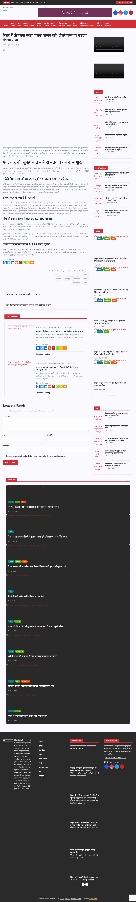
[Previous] (110, 393)
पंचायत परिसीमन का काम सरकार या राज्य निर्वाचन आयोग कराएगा (33, 507)
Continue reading (43, 354)
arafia (52, 271)
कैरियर (75, 24)
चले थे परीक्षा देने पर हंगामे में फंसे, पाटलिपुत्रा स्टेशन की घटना (32, 656)
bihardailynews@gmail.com (115, 757)
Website (6, 445)
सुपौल (85, 283)
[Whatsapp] (24, 262)
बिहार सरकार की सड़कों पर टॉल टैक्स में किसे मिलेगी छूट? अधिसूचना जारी (37, 566)
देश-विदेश (29, 24)
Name (5, 435)
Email (49, 435)
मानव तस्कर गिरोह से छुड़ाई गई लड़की (116, 135)
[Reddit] (16, 262)
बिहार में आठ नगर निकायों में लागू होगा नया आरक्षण (27, 716)
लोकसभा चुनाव (76, 283)
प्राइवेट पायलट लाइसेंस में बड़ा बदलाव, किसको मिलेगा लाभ (31, 686)
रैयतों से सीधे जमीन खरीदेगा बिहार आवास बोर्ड (26, 596)
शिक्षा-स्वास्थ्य (65, 24)
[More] (32, 262)
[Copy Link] (28, 262)
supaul (60, 275)
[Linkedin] (12, 262)
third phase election (73, 275)
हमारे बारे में (67, 898)
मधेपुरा (85, 279)
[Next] (113, 393)
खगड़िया (59, 279)
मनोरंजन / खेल (87, 24)
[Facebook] (5, 262)
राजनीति (46, 24)
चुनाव (53, 24)
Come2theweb (93, 898)
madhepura (83, 271)
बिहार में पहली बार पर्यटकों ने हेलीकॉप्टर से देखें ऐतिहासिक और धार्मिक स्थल (37, 536)
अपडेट (13, 24)
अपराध (39, 24)
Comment (7, 416)
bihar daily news (41, 327)
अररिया (85, 275)
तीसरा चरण (77, 279)
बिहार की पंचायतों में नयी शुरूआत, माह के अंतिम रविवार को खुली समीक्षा (35, 626)
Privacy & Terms (76, 898)
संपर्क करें (62, 898)
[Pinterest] (20, 262)
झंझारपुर (67, 279)
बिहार (19, 24)
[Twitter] (8, 262)
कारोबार (108, 24)
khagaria (72, 271)
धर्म (99, 24)
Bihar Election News (54, 327)
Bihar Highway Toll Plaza (56, 363)
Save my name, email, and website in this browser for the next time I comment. (36, 456)
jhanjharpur (62, 271)
